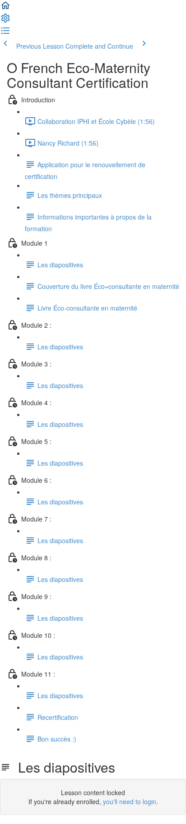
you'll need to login (129, 801)
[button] (5, 8)
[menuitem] (5, 20)
